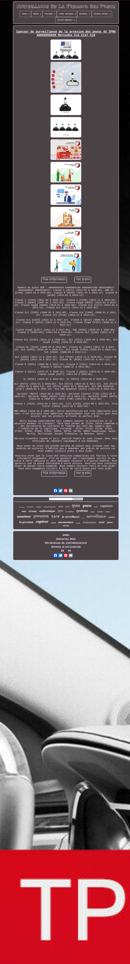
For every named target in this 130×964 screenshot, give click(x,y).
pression (41, 515)
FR (69, 550)
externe (107, 512)
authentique (47, 511)
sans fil (53, 523)
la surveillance (70, 516)
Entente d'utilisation (66, 547)
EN (62, 550)
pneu (87, 505)
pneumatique (65, 522)
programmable (50, 507)
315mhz (100, 512)
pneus (110, 522)
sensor (93, 512)
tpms (76, 505)
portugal (21, 507)
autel (101, 522)
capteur (42, 521)
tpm (83, 517)
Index (65, 535)
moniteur (24, 516)
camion (78, 523)
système (82, 511)
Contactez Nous (66, 539)
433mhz (33, 511)
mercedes (30, 507)
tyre (60, 511)
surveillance (96, 516)
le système (70, 511)
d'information (89, 522)
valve (60, 506)
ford (67, 506)
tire (55, 516)
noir (24, 511)
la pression (26, 522)
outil (96, 507)
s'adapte (38, 507)
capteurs (106, 506)
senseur (66, 525)
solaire (111, 517)
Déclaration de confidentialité (66, 543)
